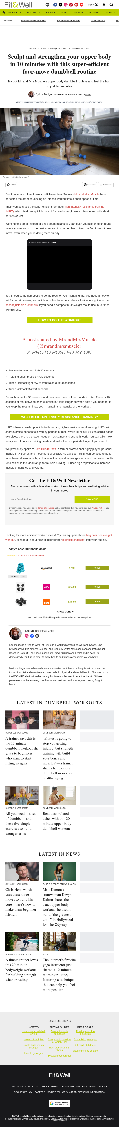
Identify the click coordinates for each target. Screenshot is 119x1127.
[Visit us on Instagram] (66, 5)
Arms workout (98, 20)
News (88, 94)
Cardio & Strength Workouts (53, 48)
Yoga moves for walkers (68, 20)
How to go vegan (33, 1053)
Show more (64, 611)
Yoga (64, 12)
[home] (3, 13)
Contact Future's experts (41, 1086)
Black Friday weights (85, 1039)
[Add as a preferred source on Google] (59, 1103)
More (109, 12)
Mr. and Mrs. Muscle (86, 194)
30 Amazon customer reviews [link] (31, 555)
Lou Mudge (45, 94)
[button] (59, 567)
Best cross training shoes (59, 1048)
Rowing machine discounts (85, 1032)
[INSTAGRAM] (27, 636)
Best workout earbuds (59, 1055)
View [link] (97, 568)
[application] (59, 264)
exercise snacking (73, 539)
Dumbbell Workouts (81, 48)
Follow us (91, 185)
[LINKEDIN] (32, 636)
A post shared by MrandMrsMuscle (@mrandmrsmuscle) (59, 342)
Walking (78, 12)
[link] (21, 568)
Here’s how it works (94, 102)
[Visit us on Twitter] (60, 5)
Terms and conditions (73, 1086)
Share (13, 185)
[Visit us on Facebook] (55, 5)
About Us (17, 1086)
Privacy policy (98, 1086)
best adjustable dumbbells (21, 305)
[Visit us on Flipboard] (81, 5)
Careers (40, 1092)
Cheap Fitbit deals (85, 1045)
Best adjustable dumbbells (59, 1032)
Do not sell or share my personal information (76, 1092)
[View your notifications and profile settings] (104, 5)
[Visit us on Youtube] (76, 5)
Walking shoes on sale (85, 1050)
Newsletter (107, 185)
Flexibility (33, 12)
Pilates (50, 12)
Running (94, 12)
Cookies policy (23, 1092)
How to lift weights (34, 1039)
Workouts (14, 12)
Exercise (32, 48)
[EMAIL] (38, 636)
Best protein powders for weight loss (59, 1040)
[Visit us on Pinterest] (71, 5)
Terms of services (46, 508)
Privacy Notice (98, 508)
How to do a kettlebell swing (33, 1032)
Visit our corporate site (96, 1116)
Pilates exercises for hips (33, 20)
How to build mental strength (33, 1046)
